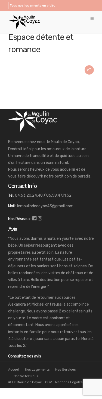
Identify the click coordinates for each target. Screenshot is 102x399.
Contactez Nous (26, 376)
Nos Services (65, 369)
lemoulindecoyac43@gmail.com (45, 206)
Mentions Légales (69, 382)
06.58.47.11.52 (59, 195)
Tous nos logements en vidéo (32, 5)
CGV (48, 382)
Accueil (14, 369)
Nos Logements (37, 369)
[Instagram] (40, 219)
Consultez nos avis (24, 356)
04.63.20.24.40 (29, 195)
